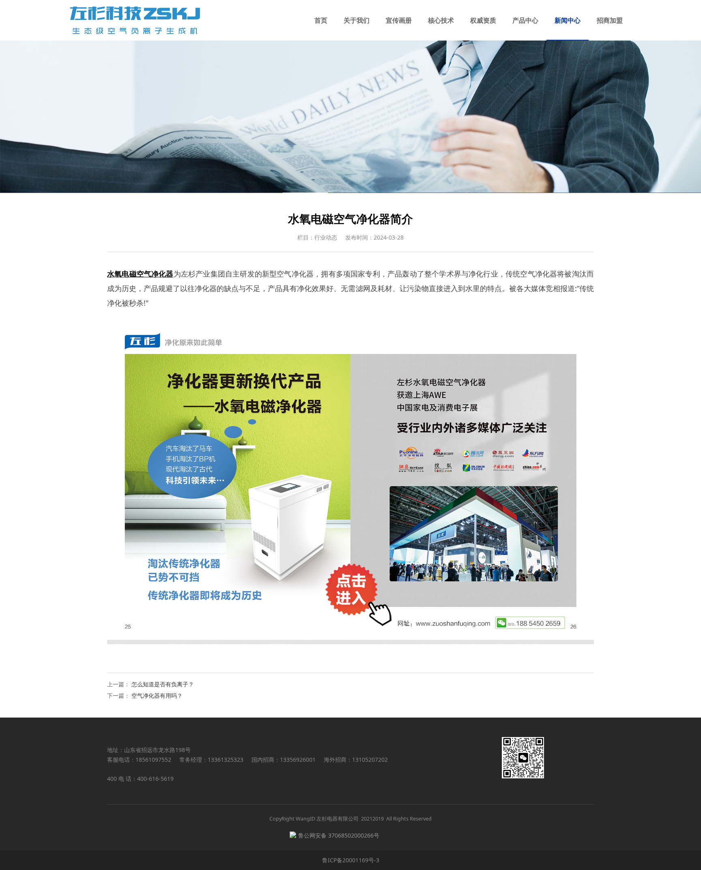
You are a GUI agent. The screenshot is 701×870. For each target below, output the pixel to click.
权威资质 (483, 20)
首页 (320, 20)
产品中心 (525, 20)
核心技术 (441, 20)
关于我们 (357, 20)
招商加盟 (610, 20)
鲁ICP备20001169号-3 (350, 860)
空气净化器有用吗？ (157, 695)
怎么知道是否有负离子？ (162, 684)
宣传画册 (399, 20)
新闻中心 (568, 20)
